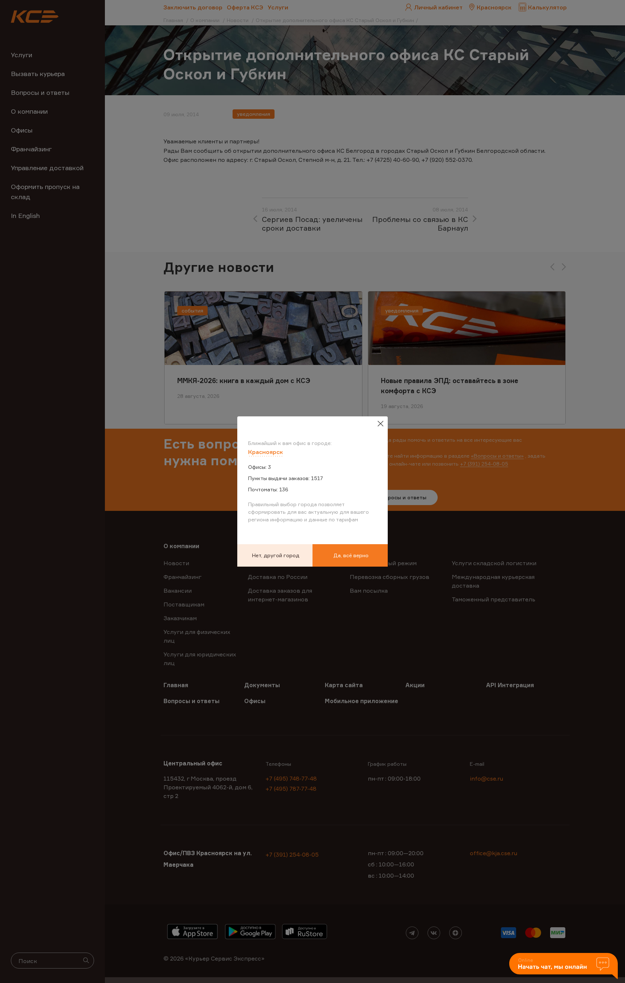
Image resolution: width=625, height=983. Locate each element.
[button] (563, 966)
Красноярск (265, 451)
